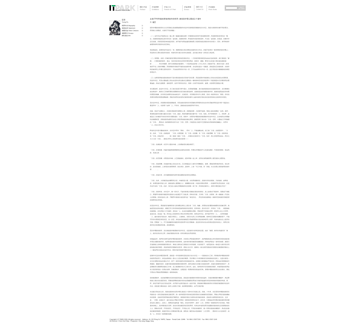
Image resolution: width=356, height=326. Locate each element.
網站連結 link (126, 35)
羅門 (154, 22)
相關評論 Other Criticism (130, 30)
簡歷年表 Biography (128, 25)
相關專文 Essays (128, 33)
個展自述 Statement (128, 28)
